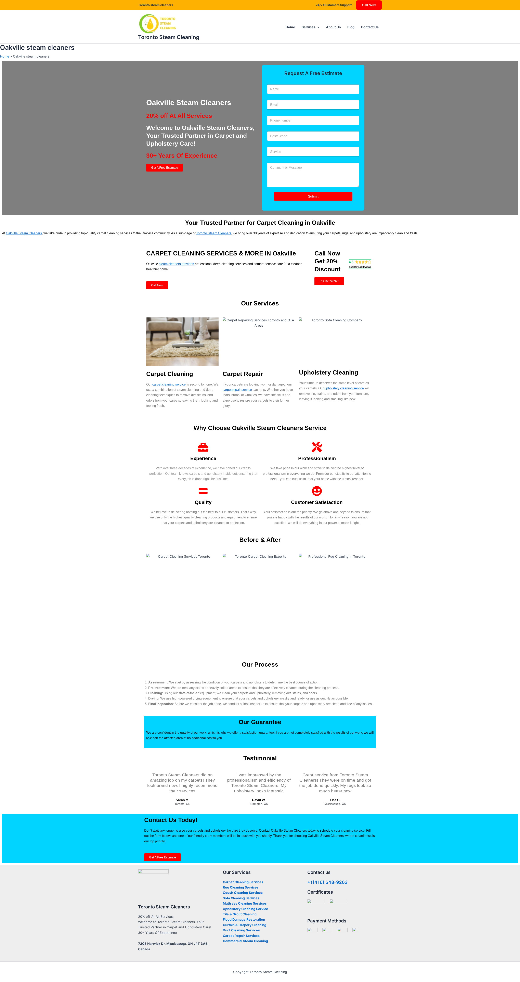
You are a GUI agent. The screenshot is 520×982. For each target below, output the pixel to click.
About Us (333, 27)
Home (290, 27)
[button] (317, 27)
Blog (350, 27)
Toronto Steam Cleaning (168, 37)
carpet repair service (237, 389)
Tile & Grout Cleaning (240, 914)
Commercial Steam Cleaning (245, 941)
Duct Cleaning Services (241, 930)
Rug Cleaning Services (241, 887)
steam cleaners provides (176, 264)
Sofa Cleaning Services (241, 898)
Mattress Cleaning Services (245, 903)
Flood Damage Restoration (244, 919)
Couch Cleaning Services (243, 893)
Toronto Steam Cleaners (213, 233)
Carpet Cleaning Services (243, 882)
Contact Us (370, 27)
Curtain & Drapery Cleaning (244, 925)
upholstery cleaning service (344, 388)
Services (308, 27)
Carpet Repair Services (241, 936)
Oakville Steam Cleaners (24, 233)
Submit (313, 196)
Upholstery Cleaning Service (245, 909)
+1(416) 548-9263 (327, 882)
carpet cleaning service (169, 384)
